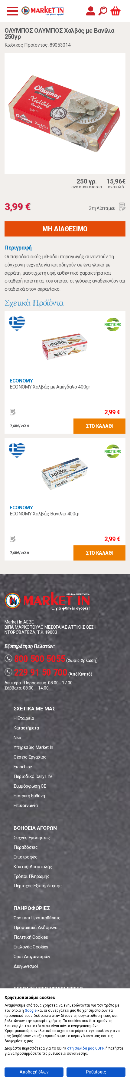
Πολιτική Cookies (31, 937)
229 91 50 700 (36, 672)
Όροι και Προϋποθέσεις (37, 918)
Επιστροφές (25, 857)
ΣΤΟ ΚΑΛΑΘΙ (99, 426)
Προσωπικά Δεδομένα (35, 927)
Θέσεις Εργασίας (30, 757)
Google (31, 1010)
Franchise (23, 766)
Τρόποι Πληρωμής (31, 876)
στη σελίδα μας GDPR (86, 1048)
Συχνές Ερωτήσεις (32, 837)
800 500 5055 (35, 658)
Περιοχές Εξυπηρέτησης (37, 885)
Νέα (17, 737)
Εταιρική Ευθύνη (29, 796)
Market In (42, 10)
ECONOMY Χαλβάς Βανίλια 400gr (44, 514)
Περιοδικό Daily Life (33, 776)
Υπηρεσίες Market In (33, 747)
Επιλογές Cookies (31, 947)
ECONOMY (21, 381)
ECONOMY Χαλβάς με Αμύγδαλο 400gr (50, 387)
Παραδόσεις (26, 847)
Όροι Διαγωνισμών (32, 956)
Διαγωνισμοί (26, 966)
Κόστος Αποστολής (33, 866)
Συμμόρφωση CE (30, 786)
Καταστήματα (26, 728)
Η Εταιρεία (24, 718)
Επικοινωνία (25, 805)
